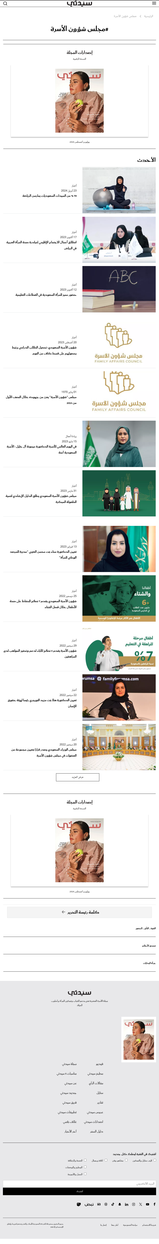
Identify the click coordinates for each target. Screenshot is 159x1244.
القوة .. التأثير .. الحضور (146, 928)
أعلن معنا (114, 1225)
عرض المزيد (78, 777)
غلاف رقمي (70, 1122)
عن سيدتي (70, 1083)
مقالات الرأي (96, 1083)
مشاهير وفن (118, 1161)
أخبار (74, 186)
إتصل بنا (103, 1225)
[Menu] (154, 3)
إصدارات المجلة (79, 52)
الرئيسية (148, 16)
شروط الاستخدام (149, 1225)
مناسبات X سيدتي (67, 1073)
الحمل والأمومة (75, 1174)
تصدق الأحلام (149, 946)
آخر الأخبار (71, 1131)
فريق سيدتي (69, 1102)
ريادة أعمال (71, 436)
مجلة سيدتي (69, 1064)
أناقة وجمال (97, 1161)
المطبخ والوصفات (73, 1167)
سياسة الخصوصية (130, 1225)
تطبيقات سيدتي (67, 1112)
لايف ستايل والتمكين (142, 1161)
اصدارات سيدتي (93, 1122)
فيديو (99, 1064)
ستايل (100, 1093)
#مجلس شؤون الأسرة (79, 29)
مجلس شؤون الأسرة (125, 16)
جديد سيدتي (68, 1093)
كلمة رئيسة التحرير (83, 912)
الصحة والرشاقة (75, 1161)
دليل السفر (96, 1131)
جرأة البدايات (149, 963)
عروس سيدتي (95, 1112)
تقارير (100, 1102)
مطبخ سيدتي (95, 1073)
